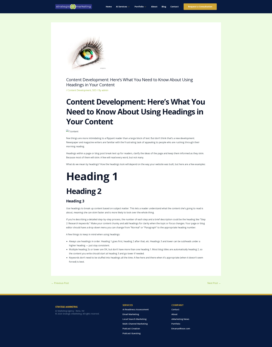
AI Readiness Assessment (136, 309)
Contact (174, 6)
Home (109, 6)
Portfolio (139, 6)
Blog (164, 6)
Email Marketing (131, 314)
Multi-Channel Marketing (135, 323)
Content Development (79, 90)
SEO (94, 90)
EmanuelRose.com (180, 328)
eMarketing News (180, 319)
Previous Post (60, 283)
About (154, 6)
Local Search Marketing (134, 319)
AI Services (121, 6)
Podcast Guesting (132, 333)
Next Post (214, 283)
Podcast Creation (131, 328)
